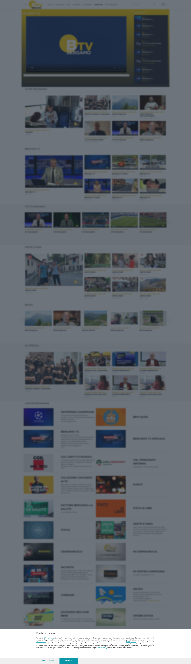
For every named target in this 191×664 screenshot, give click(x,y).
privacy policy (102, 648)
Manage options (48, 661)
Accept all (69, 661)
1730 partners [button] (49, 638)
